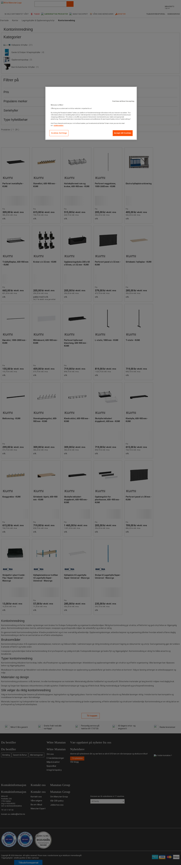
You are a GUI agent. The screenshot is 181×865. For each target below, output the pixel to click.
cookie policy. (58, 125)
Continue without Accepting (123, 101)
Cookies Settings (59, 133)
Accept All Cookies (122, 133)
